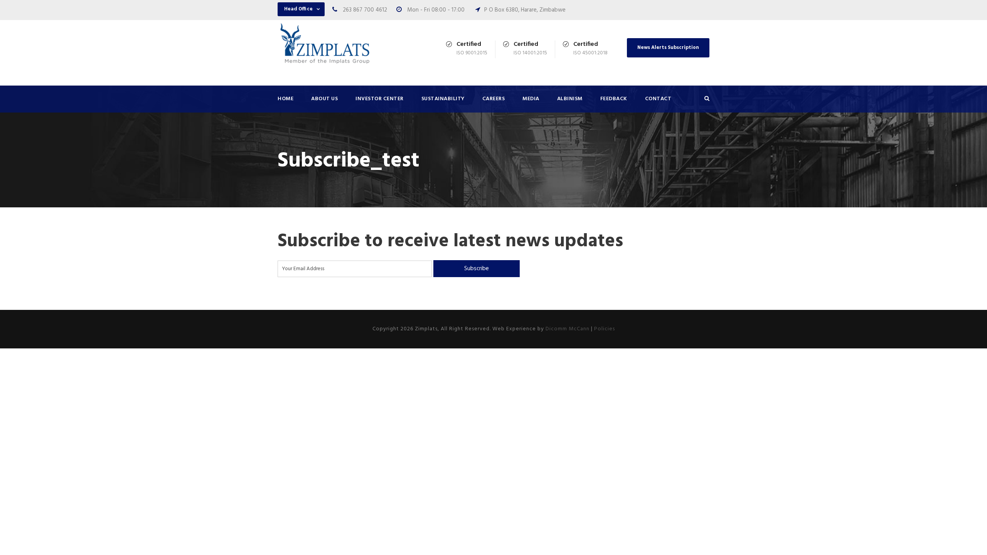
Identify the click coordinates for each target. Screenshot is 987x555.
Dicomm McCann (568, 329)
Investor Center (379, 98)
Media (530, 98)
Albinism (570, 98)
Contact (658, 98)
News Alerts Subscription (668, 48)
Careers (493, 98)
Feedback (613, 98)
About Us (324, 98)
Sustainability (443, 98)
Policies (604, 329)
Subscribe (476, 268)
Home (285, 98)
